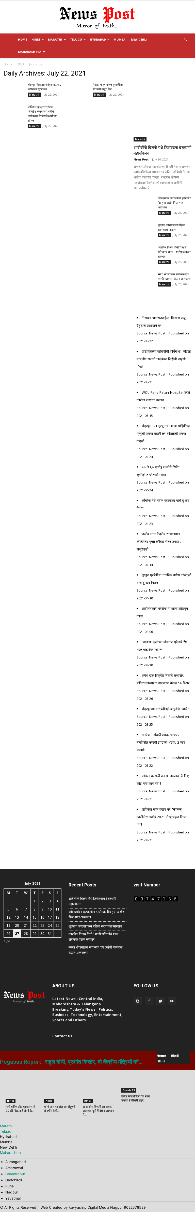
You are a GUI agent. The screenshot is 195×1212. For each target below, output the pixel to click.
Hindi (35, 39)
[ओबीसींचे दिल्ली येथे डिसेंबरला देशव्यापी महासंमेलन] (162, 112)
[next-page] (11, 1120)
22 (34, 925)
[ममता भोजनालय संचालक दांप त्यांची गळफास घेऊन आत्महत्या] (144, 282)
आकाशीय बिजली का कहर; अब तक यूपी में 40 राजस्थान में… (98, 1111)
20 (17, 925)
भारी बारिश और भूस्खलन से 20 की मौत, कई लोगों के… (20, 1109)
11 (57, 909)
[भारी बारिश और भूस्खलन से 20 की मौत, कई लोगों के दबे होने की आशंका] (22, 1086)
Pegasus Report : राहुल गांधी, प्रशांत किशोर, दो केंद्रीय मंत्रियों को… (71, 1062)
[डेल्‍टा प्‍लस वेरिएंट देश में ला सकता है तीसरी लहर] (137, 1081)
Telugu (76, 39)
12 (8, 917)
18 (57, 917)
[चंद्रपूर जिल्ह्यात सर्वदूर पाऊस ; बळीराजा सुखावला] (14, 92)
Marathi (55, 39)
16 (42, 917)
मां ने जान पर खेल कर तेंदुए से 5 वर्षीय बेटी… (59, 1109)
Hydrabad (98, 39)
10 (50, 909)
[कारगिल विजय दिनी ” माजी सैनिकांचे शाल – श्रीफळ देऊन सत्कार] (144, 255)
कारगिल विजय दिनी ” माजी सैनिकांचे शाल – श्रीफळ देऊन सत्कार (174, 252)
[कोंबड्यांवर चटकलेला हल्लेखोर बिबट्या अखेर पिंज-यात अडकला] (144, 206)
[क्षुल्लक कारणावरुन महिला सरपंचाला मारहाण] (144, 233)
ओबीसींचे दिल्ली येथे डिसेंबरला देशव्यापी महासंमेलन (92, 901)
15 (34, 917)
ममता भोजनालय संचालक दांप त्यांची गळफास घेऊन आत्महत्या (95, 950)
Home (22, 39)
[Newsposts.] (97, 17)
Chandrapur (15, 1174)
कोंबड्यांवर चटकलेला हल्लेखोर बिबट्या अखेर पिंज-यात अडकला (174, 203)
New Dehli (139, 39)
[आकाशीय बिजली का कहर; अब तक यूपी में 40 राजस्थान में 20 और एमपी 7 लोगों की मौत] (99, 1086)
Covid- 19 (129, 1090)
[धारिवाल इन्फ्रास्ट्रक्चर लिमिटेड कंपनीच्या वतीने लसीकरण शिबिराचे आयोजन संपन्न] (14, 115)
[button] (185, 39)
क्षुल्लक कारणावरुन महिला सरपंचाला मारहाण (95, 926)
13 (17, 917)
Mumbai (120, 39)
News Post (141, 159)
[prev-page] (3, 1120)
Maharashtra (29, 52)
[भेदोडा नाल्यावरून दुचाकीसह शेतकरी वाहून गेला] (79, 92)
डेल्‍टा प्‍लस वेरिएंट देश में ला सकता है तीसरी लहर (135, 1098)
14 (26, 917)
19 (8, 925)
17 (50, 917)
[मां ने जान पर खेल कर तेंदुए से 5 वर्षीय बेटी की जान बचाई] (60, 1086)
